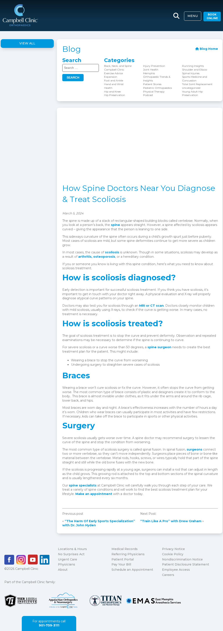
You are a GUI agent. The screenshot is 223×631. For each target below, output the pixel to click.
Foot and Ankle (113, 80)
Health (108, 87)
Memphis (149, 73)
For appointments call (49, 623)
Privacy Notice (173, 549)
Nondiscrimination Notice (182, 559)
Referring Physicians (128, 554)
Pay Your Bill (121, 564)
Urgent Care (67, 559)
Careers (168, 575)
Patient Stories (152, 84)
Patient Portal (123, 559)
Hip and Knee (112, 91)
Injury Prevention (154, 65)
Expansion (110, 76)
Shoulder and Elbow (194, 69)
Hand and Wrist (114, 84)
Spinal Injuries (190, 73)
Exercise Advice (113, 73)
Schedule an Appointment (132, 570)
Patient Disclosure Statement (185, 564)
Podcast (148, 95)
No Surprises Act (71, 554)
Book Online (212, 16)
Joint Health (150, 69)
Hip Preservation (114, 95)
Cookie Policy (172, 554)
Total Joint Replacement (197, 84)
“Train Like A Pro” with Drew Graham (170, 521)
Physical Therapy (154, 91)
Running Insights (193, 65)
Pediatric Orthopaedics (157, 87)
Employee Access (176, 570)
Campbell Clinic (114, 69)
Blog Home (208, 49)
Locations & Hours (72, 549)
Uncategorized (191, 87)
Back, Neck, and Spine (118, 65)
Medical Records (125, 549)
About (63, 570)
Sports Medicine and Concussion (194, 78)
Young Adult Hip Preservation (192, 93)
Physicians (66, 564)
